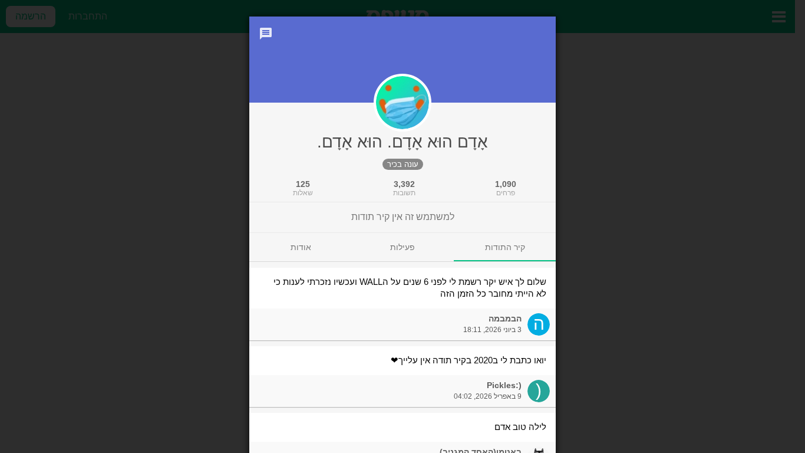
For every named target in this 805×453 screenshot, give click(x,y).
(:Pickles (504, 385)
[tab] (505, 247)
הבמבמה (505, 318)
